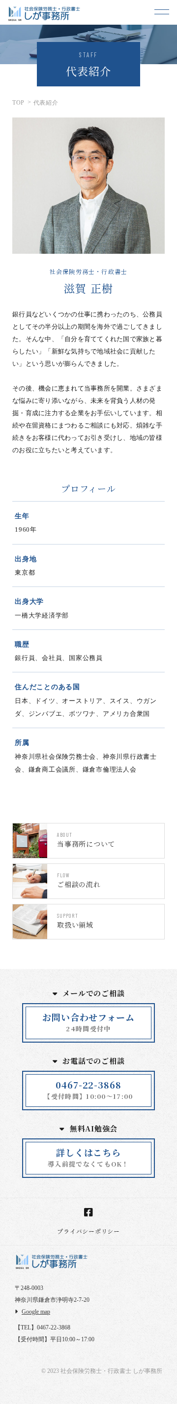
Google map (36, 1311)
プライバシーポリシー (88, 1231)
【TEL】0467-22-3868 (42, 1327)
